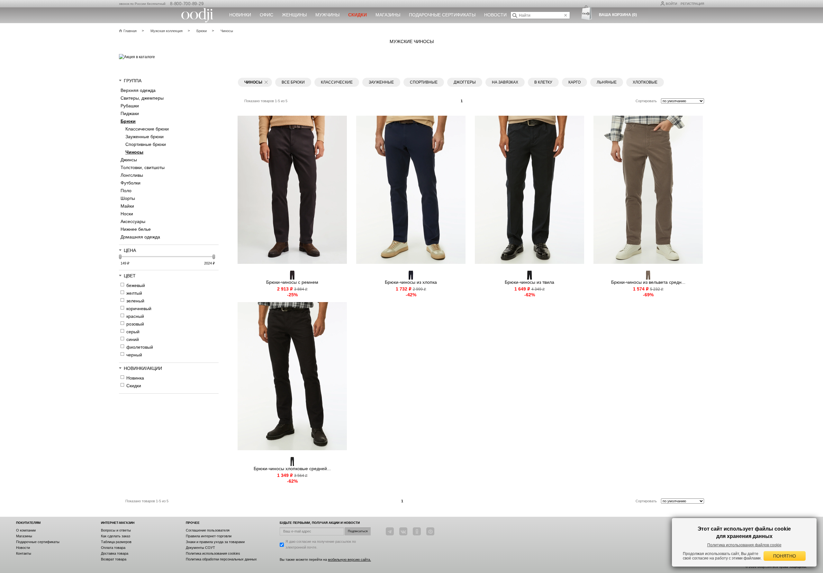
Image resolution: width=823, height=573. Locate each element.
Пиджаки (130, 113)
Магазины (387, 14)
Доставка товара (114, 553)
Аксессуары (133, 221)
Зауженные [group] (381, 82)
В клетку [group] (543, 82)
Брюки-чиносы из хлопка (411, 282)
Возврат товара (113, 559)
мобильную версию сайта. (349, 559)
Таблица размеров (116, 542)
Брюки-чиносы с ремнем (292, 282)
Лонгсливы (132, 175)
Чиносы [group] (253, 82)
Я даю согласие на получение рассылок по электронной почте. (320, 544)
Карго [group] (574, 82)
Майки (127, 206)
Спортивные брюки (145, 144)
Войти (671, 3)
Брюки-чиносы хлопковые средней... (292, 468)
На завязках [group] (505, 82)
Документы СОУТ (200, 548)
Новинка (135, 378)
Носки (127, 213)
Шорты (128, 198)
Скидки (133, 385)
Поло (126, 190)
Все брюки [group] (293, 82)
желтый (134, 293)
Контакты (23, 553)
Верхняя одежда (138, 90)
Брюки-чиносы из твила (529, 282)
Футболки (130, 182)
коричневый (138, 308)
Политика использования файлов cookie (744, 545)
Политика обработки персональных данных (221, 559)
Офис (266, 14)
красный (135, 316)
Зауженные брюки (144, 136)
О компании (26, 530)
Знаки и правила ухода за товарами (215, 542)
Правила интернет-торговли (208, 536)
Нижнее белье (136, 229)
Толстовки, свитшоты (143, 167)
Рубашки (130, 105)
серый (133, 331)
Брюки (128, 121)
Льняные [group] (607, 82)
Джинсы (129, 159)
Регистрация (692, 3)
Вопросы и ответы (116, 530)
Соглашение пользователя (208, 530)
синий (132, 339)
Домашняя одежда (140, 236)
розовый (135, 324)
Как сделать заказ (115, 536)
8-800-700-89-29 (186, 3)
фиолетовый (139, 347)
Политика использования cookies (213, 553)
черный (134, 354)
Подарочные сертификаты (442, 14)
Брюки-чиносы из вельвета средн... (648, 282)
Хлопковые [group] (645, 82)
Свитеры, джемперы (142, 98)
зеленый (135, 300)
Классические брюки (147, 128)
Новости (495, 14)
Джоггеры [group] (465, 82)
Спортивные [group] (424, 82)
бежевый (135, 285)
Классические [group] (337, 82)
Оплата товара (113, 548)
